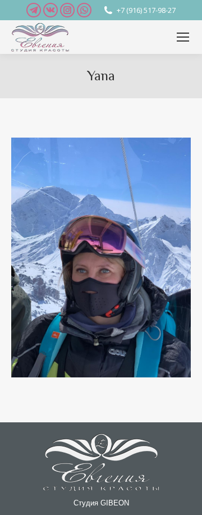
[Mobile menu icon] (183, 37)
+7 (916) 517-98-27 (146, 10)
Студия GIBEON (101, 503)
